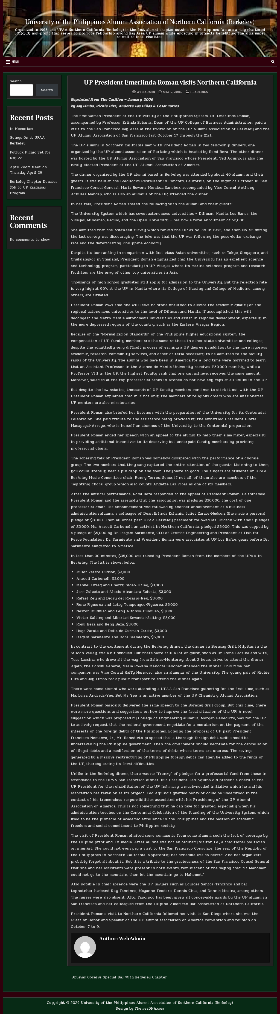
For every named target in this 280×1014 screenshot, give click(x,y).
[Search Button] (273, 62)
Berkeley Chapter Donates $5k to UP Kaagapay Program (33, 187)
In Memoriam (21, 129)
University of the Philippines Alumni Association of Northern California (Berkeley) (140, 22)
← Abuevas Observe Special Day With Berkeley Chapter (117, 977)
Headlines (199, 92)
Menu (15, 61)
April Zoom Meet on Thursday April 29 (28, 170)
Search (16, 81)
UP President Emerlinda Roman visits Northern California (170, 82)
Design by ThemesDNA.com (140, 1008)
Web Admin (145, 92)
